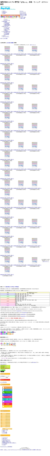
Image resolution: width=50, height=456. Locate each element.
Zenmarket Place (19, 310)
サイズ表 (3, 444)
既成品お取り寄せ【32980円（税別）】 (34, 130)
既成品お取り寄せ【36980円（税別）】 (34, 111)
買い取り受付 (6, 34)
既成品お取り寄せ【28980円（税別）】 (34, 149)
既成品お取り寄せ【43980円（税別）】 (7, 82)
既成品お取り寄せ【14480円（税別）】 (7, 274)
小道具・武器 (22, 18)
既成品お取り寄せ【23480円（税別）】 (21, 188)
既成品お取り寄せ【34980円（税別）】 (7, 130)
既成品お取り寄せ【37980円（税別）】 (21, 111)
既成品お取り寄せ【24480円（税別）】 (7, 178)
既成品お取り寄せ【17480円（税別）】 (21, 245)
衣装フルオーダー (5, 26)
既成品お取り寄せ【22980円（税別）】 (34, 188)
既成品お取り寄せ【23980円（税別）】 (7, 188)
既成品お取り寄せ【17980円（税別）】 (7, 245)
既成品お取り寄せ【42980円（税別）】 (7, 92)
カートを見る (4, 443)
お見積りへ (6, 30)
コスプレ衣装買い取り (6, 31)
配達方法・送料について (6, 441)
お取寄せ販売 (4, 21)
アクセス (3, 35)
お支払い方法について (6, 440)
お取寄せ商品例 (7, 24)
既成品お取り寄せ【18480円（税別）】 (7, 236)
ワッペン (5, 19)
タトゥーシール (7, 20)
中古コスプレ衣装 (23, 15)
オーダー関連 (5, 38)
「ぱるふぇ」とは (7, 449)
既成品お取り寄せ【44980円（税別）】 (34, 73)
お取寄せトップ (7, 22)
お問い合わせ (4, 12)
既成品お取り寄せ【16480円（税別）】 (7, 255)
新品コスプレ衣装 (23, 14)
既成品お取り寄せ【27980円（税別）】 (7, 159)
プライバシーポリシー (6, 439)
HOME (1, 449)
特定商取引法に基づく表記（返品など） (9, 442)
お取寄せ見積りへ (7, 25)
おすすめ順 (8, 42)
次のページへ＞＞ (33, 44)
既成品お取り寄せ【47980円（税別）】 (7, 63)
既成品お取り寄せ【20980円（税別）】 (34, 207)
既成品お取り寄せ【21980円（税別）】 (7, 207)
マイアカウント (5, 437)
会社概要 (3, 13)
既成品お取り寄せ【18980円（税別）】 (34, 226)
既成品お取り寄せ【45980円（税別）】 (21, 73)
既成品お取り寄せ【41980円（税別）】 (21, 92)
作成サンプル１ (7, 29)
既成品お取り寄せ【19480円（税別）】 (21, 226)
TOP (1, 38)
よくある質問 (6, 23)
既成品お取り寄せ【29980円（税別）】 (21, 149)
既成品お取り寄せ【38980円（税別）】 (7, 111)
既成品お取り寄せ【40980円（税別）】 (34, 92)
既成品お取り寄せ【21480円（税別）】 (21, 207)
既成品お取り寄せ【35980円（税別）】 (7, 121)
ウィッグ (21, 16)
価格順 (12, 42)
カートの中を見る (3, 382)
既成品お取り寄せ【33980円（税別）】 (21, 130)
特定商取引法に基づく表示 (27, 449)
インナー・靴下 (23, 17)
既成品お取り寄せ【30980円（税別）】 (7, 149)
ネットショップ (23, 12)
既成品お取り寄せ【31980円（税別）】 (7, 140)
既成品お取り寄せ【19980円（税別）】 (7, 226)
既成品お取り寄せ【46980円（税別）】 (7, 73)
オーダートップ (7, 27)
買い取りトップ (7, 32)
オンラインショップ (14, 449)
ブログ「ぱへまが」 (5, 36)
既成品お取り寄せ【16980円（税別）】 (34, 245)
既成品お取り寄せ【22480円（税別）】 (7, 197)
